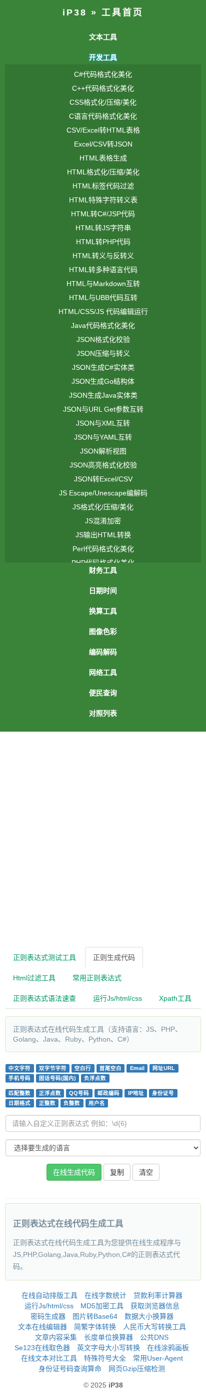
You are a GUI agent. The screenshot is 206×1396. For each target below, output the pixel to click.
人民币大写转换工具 (154, 1327)
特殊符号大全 (105, 1358)
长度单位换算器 (108, 1337)
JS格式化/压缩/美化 (103, 507)
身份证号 (163, 1093)
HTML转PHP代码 (103, 242)
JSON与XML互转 (103, 423)
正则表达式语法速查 (44, 998)
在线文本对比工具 (49, 1358)
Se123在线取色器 (42, 1348)
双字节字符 (52, 1068)
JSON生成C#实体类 (103, 367)
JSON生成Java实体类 (103, 395)
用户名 (96, 1103)
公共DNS (154, 1337)
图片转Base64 (95, 1316)
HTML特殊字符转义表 (103, 200)
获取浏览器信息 (155, 1306)
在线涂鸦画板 (168, 1348)
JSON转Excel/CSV (103, 479)
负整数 (72, 1103)
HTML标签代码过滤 (103, 186)
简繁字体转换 (95, 1327)
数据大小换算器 (149, 1316)
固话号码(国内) (57, 1078)
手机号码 (19, 1078)
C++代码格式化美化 (103, 88)
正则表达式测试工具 (44, 957)
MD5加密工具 (102, 1306)
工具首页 (123, 12)
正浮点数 (50, 1093)
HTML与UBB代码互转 (103, 298)
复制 (117, 1172)
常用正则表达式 (97, 978)
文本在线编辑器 (42, 1327)
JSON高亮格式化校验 (103, 465)
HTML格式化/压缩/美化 (103, 172)
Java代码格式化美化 (103, 325)
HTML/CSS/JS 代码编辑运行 (103, 311)
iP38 (74, 12)
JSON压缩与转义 (103, 353)
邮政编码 (109, 1093)
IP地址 (136, 1093)
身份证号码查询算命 (70, 1369)
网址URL (163, 1068)
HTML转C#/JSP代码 (103, 214)
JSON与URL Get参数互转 (103, 409)
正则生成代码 (114, 957)
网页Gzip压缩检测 (136, 1369)
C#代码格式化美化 (103, 74)
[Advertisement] (103, 839)
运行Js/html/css (117, 998)
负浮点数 (95, 1078)
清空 (146, 1172)
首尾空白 (111, 1068)
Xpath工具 (175, 998)
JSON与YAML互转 (103, 437)
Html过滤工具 (34, 978)
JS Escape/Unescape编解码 (103, 493)
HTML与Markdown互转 (103, 284)
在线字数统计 (105, 1295)
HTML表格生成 (103, 158)
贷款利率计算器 (158, 1295)
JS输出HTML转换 (103, 535)
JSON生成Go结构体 (103, 381)
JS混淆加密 (103, 521)
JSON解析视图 (103, 451)
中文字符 (19, 1068)
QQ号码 (79, 1093)
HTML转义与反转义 (103, 256)
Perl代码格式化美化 (103, 549)
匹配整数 (19, 1093)
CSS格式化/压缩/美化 (103, 102)
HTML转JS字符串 (103, 228)
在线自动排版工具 (50, 1295)
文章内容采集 (56, 1337)
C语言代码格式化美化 (103, 116)
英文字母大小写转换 (108, 1348)
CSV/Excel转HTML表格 (103, 130)
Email (137, 1068)
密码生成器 (48, 1316)
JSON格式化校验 (103, 339)
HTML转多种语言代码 (103, 270)
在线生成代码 (74, 1172)
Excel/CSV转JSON (103, 144)
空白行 (82, 1068)
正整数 (47, 1103)
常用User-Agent (158, 1358)
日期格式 (19, 1103)
